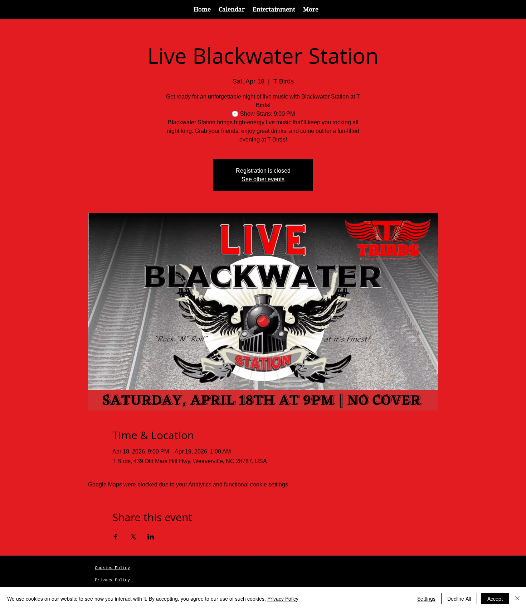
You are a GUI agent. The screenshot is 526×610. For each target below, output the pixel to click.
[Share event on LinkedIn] (150, 536)
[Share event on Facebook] (115, 536)
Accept (495, 598)
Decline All (459, 598)
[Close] (517, 598)
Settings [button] (426, 598)
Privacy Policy (282, 598)
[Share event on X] (133, 536)
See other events (263, 179)
